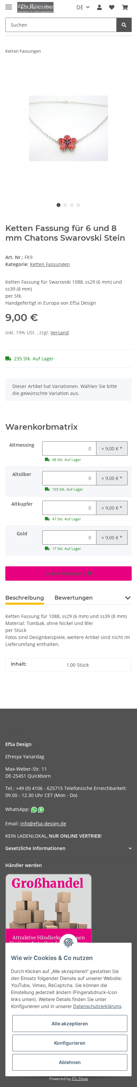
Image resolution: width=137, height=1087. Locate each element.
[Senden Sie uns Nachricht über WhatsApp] (37, 809)
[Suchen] (124, 25)
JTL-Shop (80, 1078)
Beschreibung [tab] (24, 598)
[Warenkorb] (125, 7)
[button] (99, 7)
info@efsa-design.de (43, 823)
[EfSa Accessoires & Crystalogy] (35, 7)
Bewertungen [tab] (74, 598)
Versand (60, 332)
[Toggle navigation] (8, 4)
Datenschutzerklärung (97, 1006)
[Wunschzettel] (111, 7)
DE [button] (79, 7)
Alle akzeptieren (70, 1023)
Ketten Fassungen (50, 264)
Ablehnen (70, 1062)
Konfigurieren (69, 1043)
